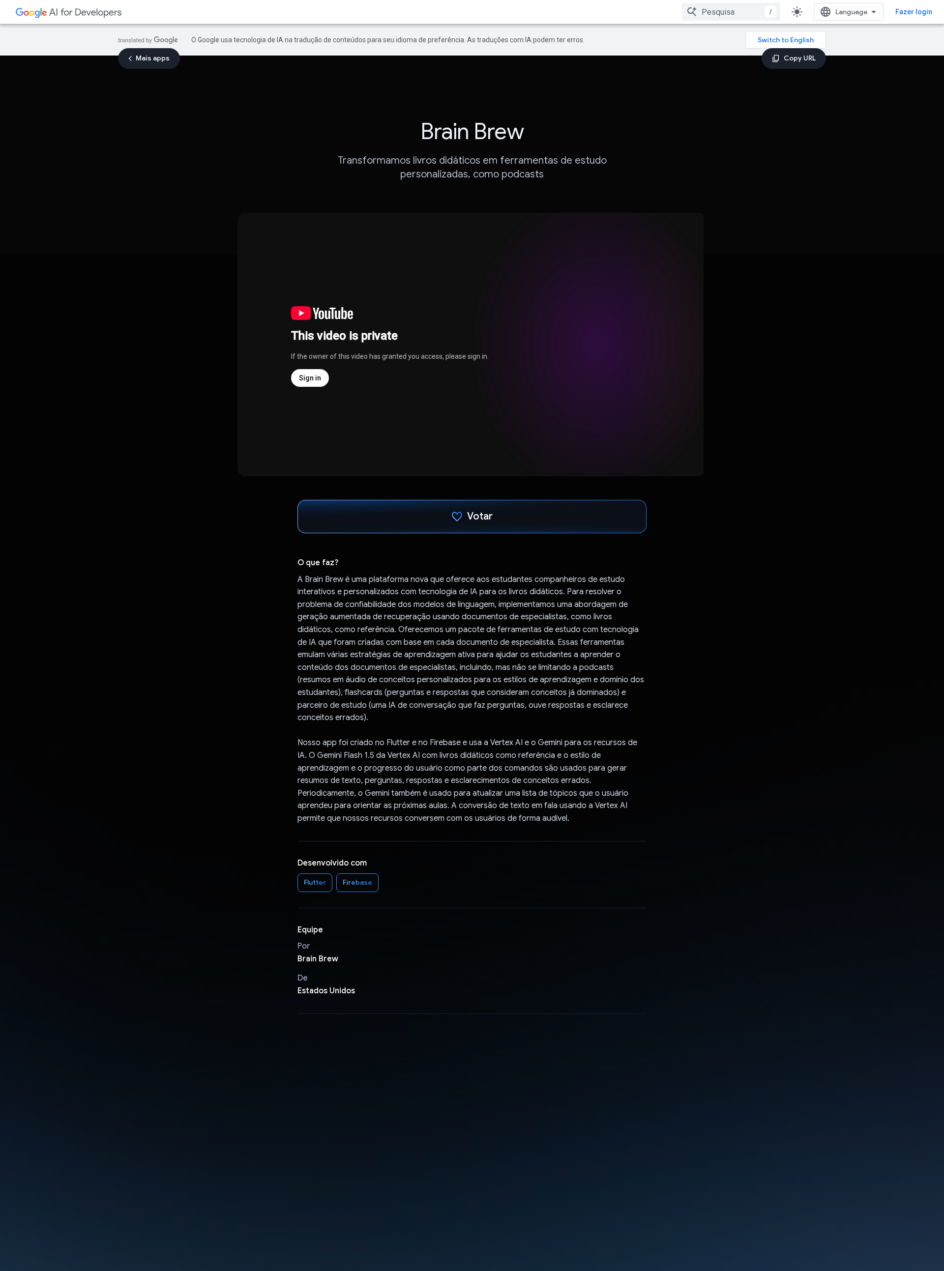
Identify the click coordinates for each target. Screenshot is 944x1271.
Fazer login (913, 12)
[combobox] (731, 12)
